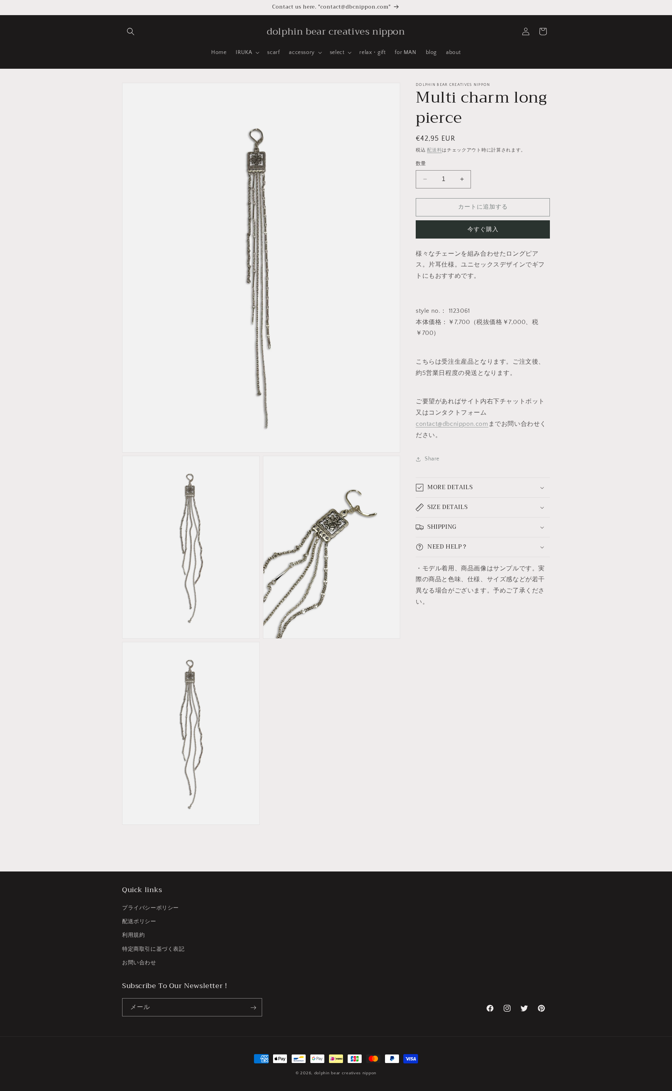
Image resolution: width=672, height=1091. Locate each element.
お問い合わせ (139, 963)
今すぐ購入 (483, 229)
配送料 (434, 150)
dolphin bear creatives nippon (345, 1073)
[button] (130, 31)
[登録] (253, 1008)
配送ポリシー (139, 922)
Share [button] (432, 459)
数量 (421, 163)
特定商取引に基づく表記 (153, 949)
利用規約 (133, 935)
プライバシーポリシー (150, 908)
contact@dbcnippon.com (452, 423)
